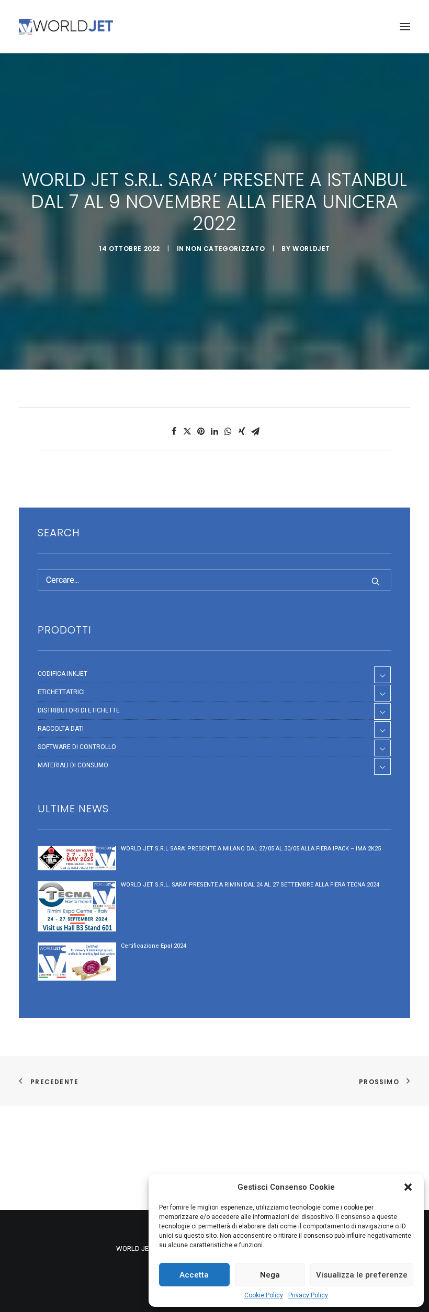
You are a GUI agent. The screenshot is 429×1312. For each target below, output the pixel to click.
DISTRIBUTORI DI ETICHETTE (79, 710)
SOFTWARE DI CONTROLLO (77, 747)
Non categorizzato (225, 248)
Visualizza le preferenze (362, 1275)
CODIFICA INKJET (62, 673)
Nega (270, 1275)
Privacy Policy (308, 1295)
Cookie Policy (263, 1295)
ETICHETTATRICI (61, 692)
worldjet (311, 248)
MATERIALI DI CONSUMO (73, 765)
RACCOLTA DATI (61, 728)
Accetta (194, 1275)
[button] (408, 1187)
